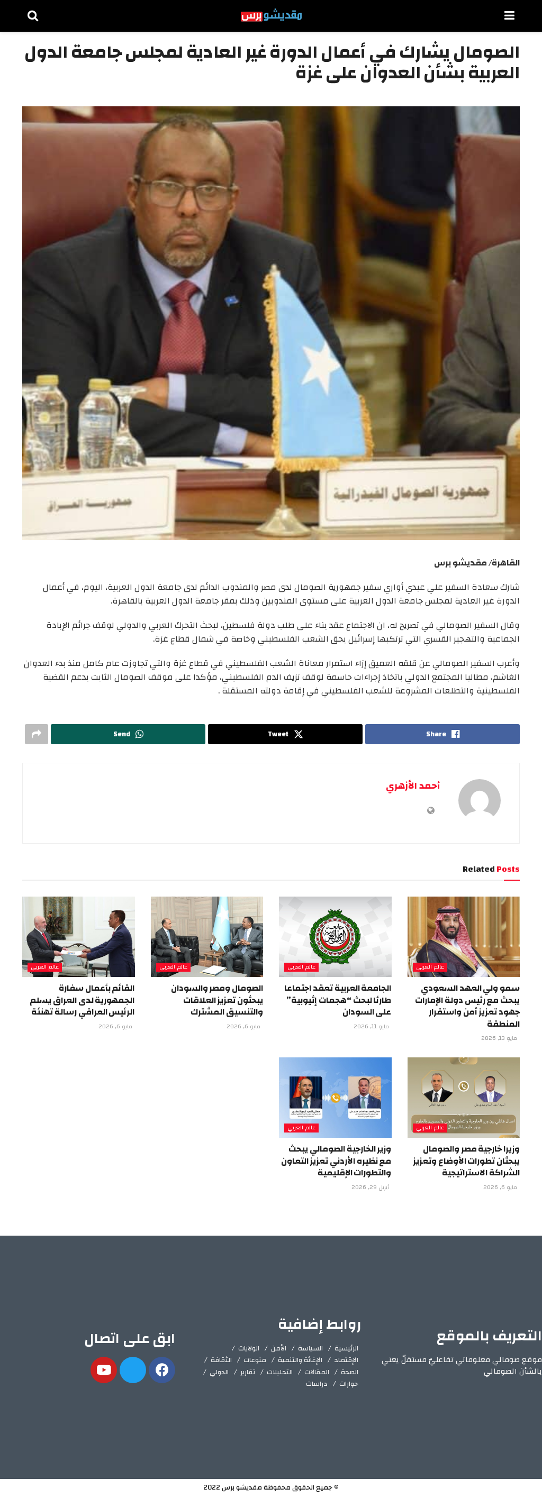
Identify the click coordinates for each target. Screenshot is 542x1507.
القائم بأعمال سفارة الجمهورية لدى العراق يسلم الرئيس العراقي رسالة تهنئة (82, 1000)
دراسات (317, 1383)
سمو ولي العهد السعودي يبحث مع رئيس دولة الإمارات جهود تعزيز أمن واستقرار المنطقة (467, 1005)
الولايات (248, 1348)
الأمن (278, 1348)
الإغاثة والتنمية (300, 1360)
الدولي (219, 1372)
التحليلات (280, 1372)
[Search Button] (33, 16)
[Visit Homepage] (271, 15)
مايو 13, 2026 (500, 1038)
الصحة (349, 1372)
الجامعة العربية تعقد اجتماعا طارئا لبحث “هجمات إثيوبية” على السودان (337, 1000)
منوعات (254, 1360)
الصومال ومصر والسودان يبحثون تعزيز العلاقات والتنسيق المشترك (217, 1000)
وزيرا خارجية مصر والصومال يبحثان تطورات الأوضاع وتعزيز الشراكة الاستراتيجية (466, 1161)
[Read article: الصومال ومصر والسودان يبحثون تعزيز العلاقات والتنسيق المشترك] (207, 937)
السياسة (310, 1348)
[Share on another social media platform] (36, 734)
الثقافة (221, 1360)
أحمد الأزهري (413, 785)
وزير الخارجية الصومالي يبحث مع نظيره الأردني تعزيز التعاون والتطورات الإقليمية (336, 1161)
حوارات (348, 1383)
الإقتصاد (346, 1360)
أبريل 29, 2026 (371, 1187)
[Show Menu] (509, 16)
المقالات (316, 1372)
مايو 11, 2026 (372, 1026)
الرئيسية (346, 1348)
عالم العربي (430, 967)
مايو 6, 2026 (244, 1026)
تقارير (247, 1372)
